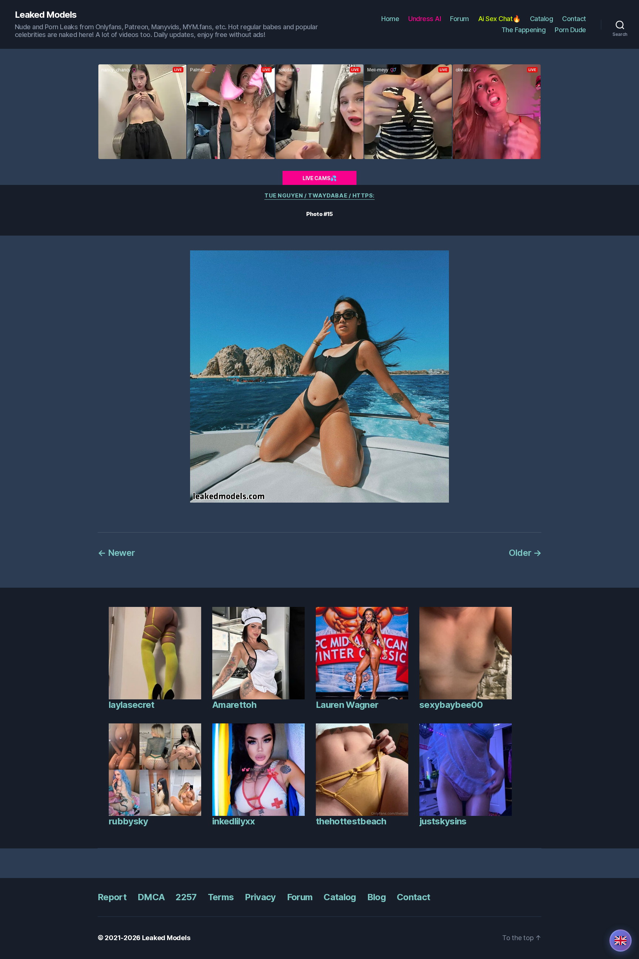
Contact (574, 19)
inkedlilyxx (233, 821)
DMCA (151, 897)
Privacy (260, 897)
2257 (186, 897)
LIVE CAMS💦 (319, 178)
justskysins (443, 821)
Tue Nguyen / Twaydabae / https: (319, 195)
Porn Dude (570, 30)
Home (390, 19)
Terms (221, 897)
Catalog (541, 19)
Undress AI (424, 19)
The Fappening (523, 30)
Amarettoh (234, 704)
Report (112, 897)
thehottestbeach (351, 821)
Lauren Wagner (347, 704)
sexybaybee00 (451, 704)
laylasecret (132, 704)
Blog (376, 897)
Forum (459, 19)
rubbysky (128, 821)
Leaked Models (46, 14)
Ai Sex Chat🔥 (499, 19)
